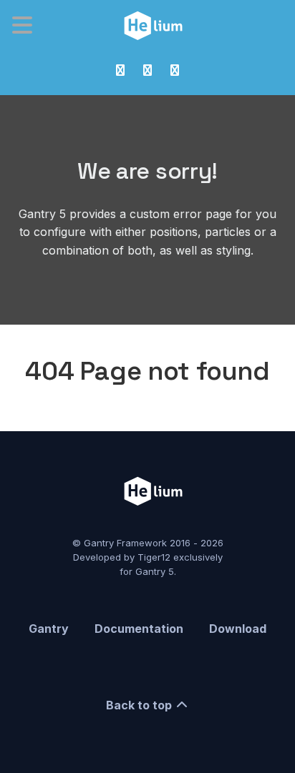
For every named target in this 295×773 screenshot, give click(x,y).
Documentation (139, 628)
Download (237, 628)
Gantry (49, 628)
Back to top (140, 705)
